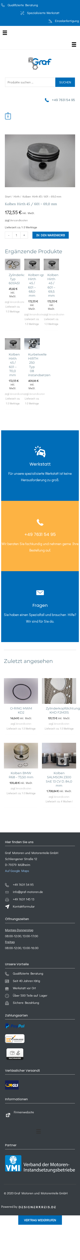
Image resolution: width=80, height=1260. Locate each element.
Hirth (17, 196)
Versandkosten (19, 220)
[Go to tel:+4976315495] (40, 465)
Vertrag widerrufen (40, 1220)
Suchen (65, 82)
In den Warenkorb (50, 235)
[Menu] (5, 33)
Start (8, 196)
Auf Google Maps (17, 871)
